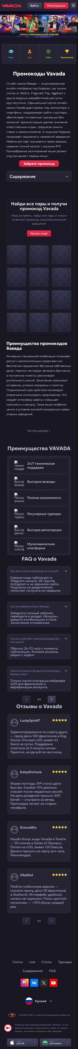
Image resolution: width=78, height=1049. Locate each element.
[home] (11, 5)
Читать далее (37, 430)
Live (32, 962)
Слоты (18, 962)
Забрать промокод (39, 164)
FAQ (52, 971)
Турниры (65, 962)
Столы (47, 962)
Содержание (33, 971)
